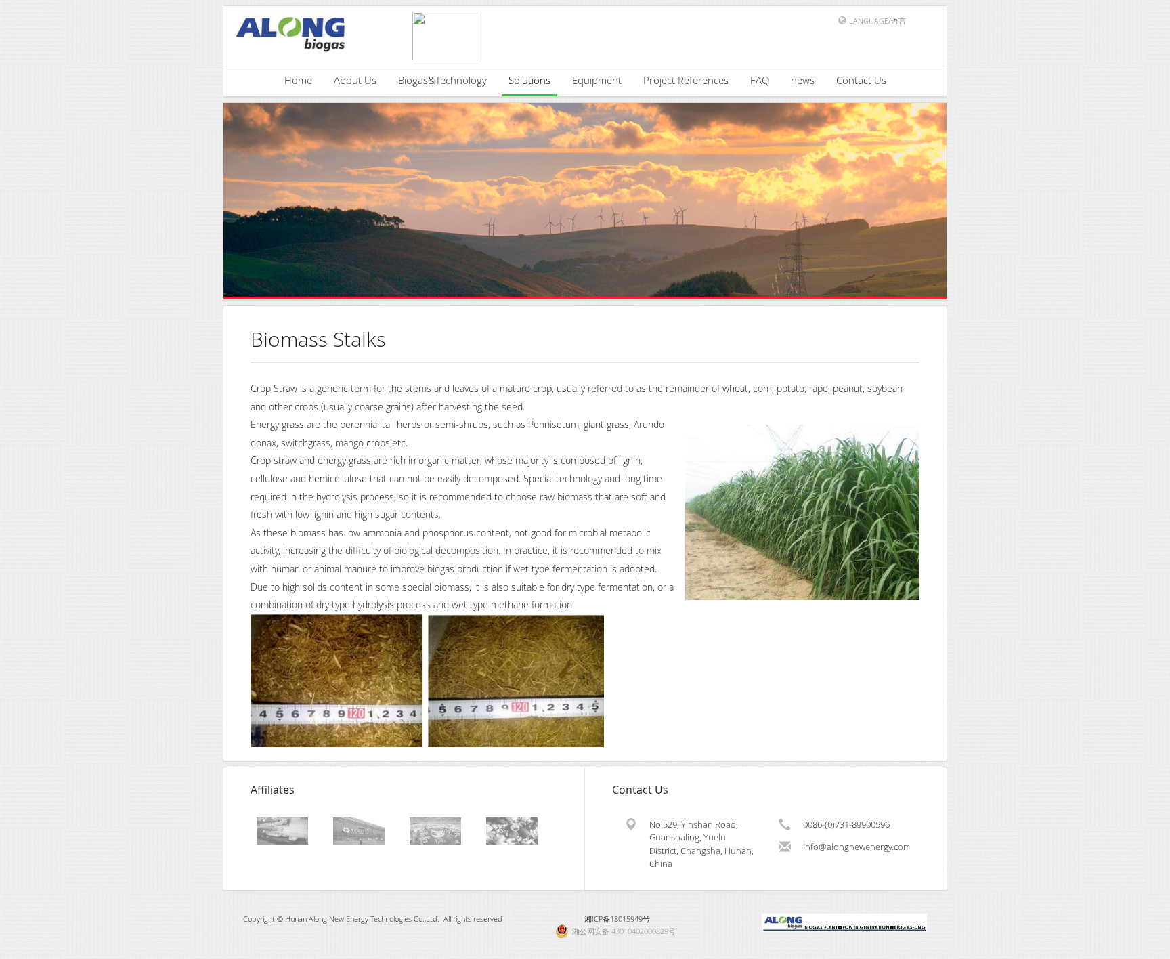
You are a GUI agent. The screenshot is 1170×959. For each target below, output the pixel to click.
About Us (355, 80)
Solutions (529, 80)
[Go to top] (1147, 945)
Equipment (597, 80)
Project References (686, 80)
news (803, 80)
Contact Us (861, 80)
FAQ (759, 80)
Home (298, 80)
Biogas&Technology (442, 80)
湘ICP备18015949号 (617, 919)
